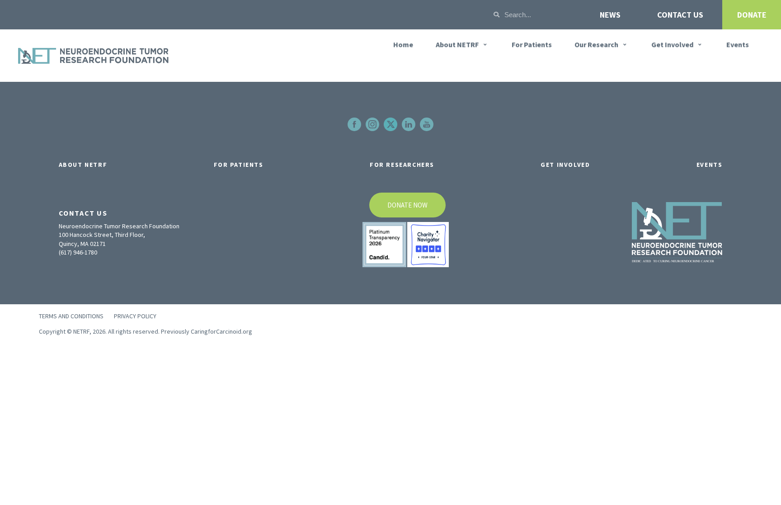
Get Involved (565, 164)
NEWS (610, 14)
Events (709, 164)
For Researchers (402, 164)
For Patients (238, 164)
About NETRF (83, 164)
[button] (462, 44)
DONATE (752, 14)
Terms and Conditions (71, 316)
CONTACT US (680, 14)
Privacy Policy (135, 316)
